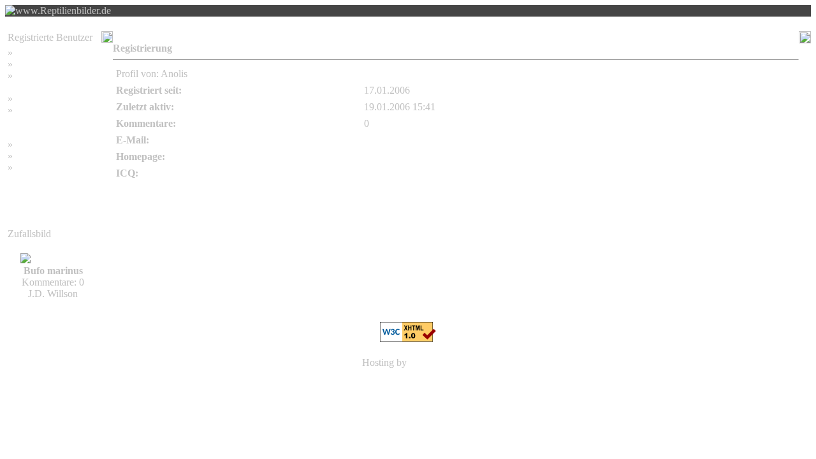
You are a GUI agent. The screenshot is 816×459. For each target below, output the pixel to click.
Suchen (30, 64)
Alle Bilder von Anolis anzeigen (731, 73)
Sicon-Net (430, 362)
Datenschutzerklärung (52, 121)
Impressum (37, 98)
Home (27, 52)
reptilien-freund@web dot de (422, 140)
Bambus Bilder (45, 144)
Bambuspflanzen (49, 155)
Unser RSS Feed (49, 167)
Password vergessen (55, 75)
